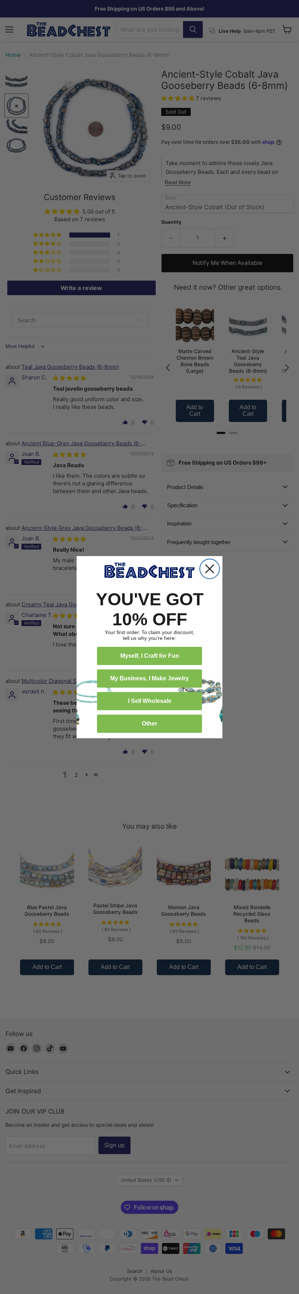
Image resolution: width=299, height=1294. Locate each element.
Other (149, 723)
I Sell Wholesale (149, 701)
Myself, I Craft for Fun (149, 656)
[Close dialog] (210, 569)
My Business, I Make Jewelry (149, 678)
